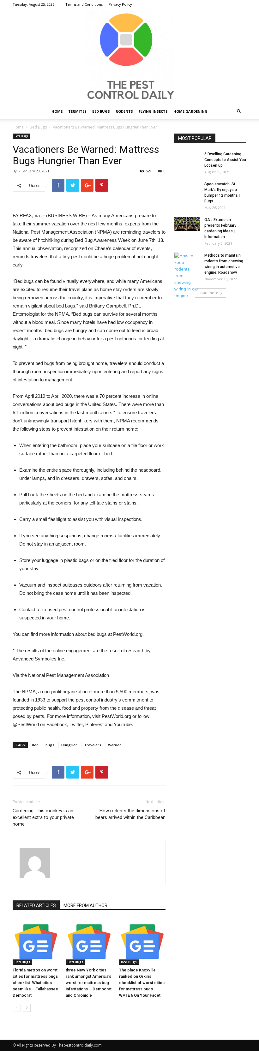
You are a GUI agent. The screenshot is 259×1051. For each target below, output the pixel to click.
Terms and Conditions (84, 4)
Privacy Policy (120, 4)
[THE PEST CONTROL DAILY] (129, 56)
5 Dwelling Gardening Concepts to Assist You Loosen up (225, 160)
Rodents (124, 111)
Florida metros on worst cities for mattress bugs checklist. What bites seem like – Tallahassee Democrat (35, 983)
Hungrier (69, 745)
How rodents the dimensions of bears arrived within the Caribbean (130, 814)
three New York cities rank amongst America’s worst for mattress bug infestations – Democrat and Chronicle (88, 983)
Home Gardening (190, 111)
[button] (238, 112)
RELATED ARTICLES (36, 905)
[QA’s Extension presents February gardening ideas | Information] (187, 224)
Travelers (92, 745)
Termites (77, 111)
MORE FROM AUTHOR (85, 905)
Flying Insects (153, 111)
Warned (115, 745)
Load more (208, 293)
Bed (35, 745)
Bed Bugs (101, 111)
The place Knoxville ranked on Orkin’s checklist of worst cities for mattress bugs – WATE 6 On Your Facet (142, 983)
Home (57, 111)
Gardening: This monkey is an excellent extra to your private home (43, 817)
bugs (49, 745)
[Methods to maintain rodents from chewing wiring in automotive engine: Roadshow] (187, 279)
